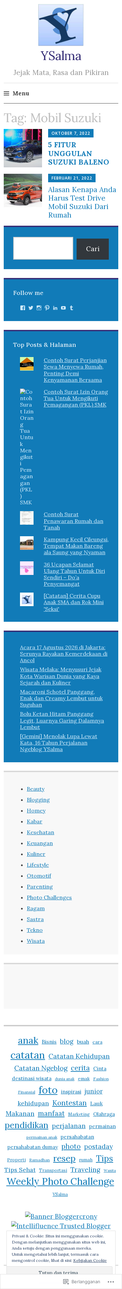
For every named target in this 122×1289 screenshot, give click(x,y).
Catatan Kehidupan (79, 1056)
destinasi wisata (32, 1078)
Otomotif (39, 875)
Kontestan (69, 1102)
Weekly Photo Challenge (60, 1181)
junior (94, 1091)
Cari (93, 249)
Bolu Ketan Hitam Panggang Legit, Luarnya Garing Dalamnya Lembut (62, 720)
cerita (80, 1067)
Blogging (38, 799)
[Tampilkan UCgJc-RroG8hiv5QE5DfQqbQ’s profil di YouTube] (63, 308)
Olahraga (104, 1114)
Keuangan (40, 843)
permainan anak (41, 1137)
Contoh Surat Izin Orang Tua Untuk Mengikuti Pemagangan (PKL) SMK (76, 398)
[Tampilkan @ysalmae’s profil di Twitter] (31, 308)
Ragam (36, 908)
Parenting (40, 886)
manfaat (51, 1113)
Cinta (99, 1068)
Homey (36, 810)
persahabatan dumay (32, 1147)
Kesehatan (40, 832)
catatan (28, 1054)
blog (67, 1041)
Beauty (35, 788)
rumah (86, 1160)
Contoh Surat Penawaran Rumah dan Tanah (73, 520)
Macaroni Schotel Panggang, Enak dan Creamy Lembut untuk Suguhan (61, 698)
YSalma (61, 55)
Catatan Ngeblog (40, 1068)
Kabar (34, 821)
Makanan (20, 1113)
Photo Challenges (49, 897)
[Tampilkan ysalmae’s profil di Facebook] (22, 308)
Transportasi (53, 1170)
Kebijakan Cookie (90, 1260)
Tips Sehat (20, 1170)
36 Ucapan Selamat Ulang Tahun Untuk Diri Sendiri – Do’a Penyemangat (74, 574)
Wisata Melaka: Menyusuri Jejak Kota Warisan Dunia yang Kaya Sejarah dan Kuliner (60, 676)
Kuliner (36, 854)
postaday (98, 1146)
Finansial (26, 1092)
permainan (102, 1126)
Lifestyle (38, 864)
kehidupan (33, 1103)
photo (71, 1146)
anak (28, 1040)
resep (64, 1158)
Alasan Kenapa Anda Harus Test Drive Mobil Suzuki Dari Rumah (82, 202)
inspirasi (71, 1091)
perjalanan (69, 1126)
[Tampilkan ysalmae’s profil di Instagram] (39, 308)
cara (97, 1042)
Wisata (36, 940)
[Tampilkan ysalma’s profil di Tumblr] (71, 308)
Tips (104, 1158)
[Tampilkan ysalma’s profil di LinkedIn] (55, 308)
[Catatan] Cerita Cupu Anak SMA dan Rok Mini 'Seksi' (74, 602)
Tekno (35, 930)
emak (84, 1079)
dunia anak (65, 1079)
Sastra (35, 919)
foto (48, 1090)
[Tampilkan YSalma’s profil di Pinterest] (47, 308)
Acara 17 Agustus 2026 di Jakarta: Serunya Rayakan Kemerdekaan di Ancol (63, 654)
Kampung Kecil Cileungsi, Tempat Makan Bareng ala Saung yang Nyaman (76, 546)
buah (83, 1041)
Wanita (110, 1170)
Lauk (96, 1103)
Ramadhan (39, 1159)
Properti (16, 1160)
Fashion (101, 1078)
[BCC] (61, 1216)
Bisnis (49, 1041)
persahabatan (77, 1136)
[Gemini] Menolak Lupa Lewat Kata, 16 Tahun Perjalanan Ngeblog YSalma (58, 742)
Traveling (85, 1169)
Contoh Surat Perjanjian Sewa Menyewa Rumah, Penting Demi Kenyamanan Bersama (75, 370)
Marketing (79, 1114)
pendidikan (26, 1125)
